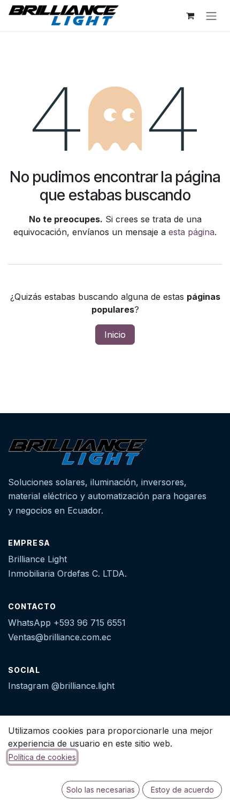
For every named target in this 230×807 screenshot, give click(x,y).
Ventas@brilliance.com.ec (59, 637)
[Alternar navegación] (211, 15)
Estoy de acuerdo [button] (182, 789)
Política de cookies (42, 757)
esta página (191, 232)
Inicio (115, 334)
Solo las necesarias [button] (100, 789)
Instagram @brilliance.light (61, 685)
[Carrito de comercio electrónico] (190, 15)
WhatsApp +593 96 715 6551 (67, 622)
